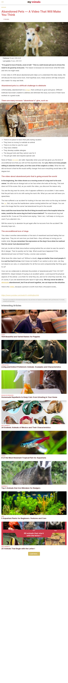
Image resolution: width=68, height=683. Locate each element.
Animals (3, 7)
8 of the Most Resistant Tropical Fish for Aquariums (23, 458)
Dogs (3, 334)
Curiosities (5, 365)
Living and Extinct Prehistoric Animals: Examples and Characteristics (31, 367)
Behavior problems (7, 395)
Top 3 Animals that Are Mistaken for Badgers (20, 488)
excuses (15, 160)
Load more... (34, 554)
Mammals (4, 486)
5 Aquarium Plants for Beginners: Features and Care (23, 518)
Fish (2, 516)
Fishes (3, 456)
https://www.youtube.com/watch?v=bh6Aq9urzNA (20, 295)
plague (28, 90)
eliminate (5, 282)
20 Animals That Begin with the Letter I (18, 549)
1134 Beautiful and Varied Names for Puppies (20, 337)
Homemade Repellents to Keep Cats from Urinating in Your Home (29, 397)
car (5, 203)
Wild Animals (5, 425)
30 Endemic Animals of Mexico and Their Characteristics (26, 427)
